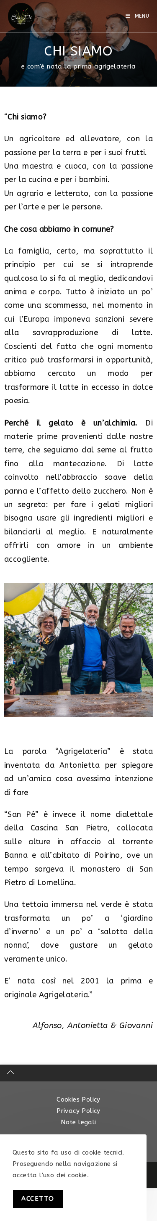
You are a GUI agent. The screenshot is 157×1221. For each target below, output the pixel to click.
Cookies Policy (78, 1099)
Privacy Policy (78, 1111)
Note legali (78, 1122)
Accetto (37, 1198)
